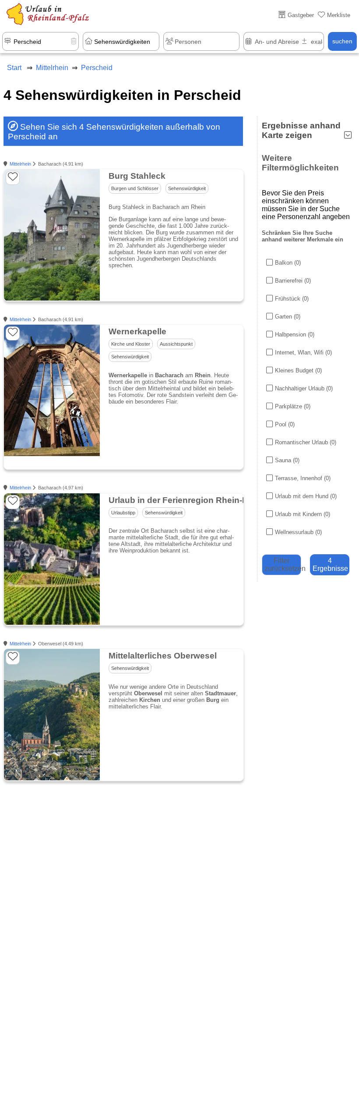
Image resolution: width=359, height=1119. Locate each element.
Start (14, 67)
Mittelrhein (20, 163)
